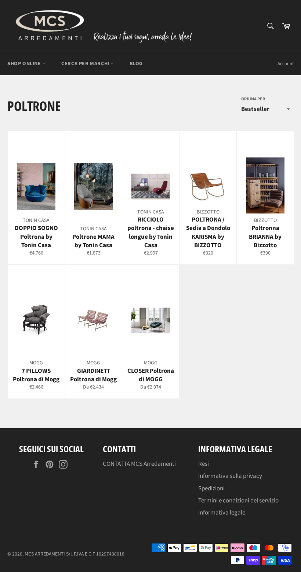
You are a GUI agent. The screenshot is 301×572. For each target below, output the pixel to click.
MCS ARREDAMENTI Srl (48, 553)
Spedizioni (211, 488)
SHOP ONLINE (24, 63)
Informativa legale (221, 512)
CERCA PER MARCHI (85, 63)
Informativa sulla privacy (230, 476)
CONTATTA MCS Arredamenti (139, 464)
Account (286, 63)
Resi (203, 464)
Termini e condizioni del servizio (238, 500)
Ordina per (253, 99)
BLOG (136, 63)
